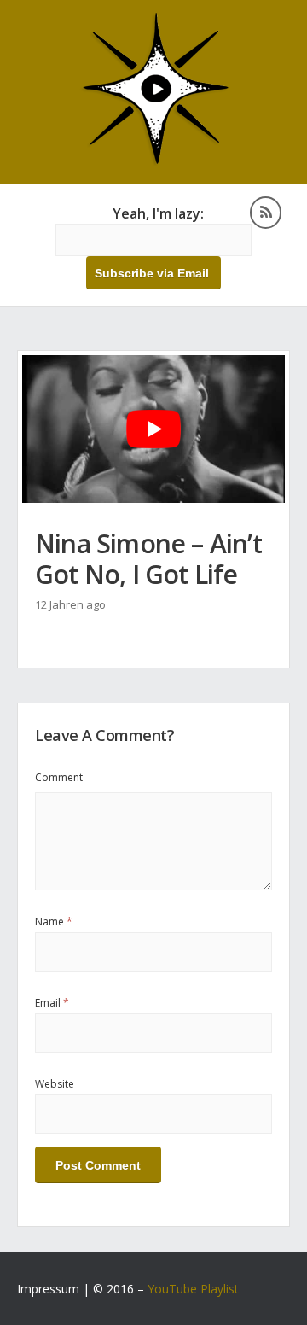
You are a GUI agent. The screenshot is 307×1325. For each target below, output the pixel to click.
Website (54, 1084)
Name (53, 921)
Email (52, 1002)
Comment (59, 777)
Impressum (48, 1289)
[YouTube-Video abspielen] (153, 429)
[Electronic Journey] (154, 161)
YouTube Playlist (193, 1289)
